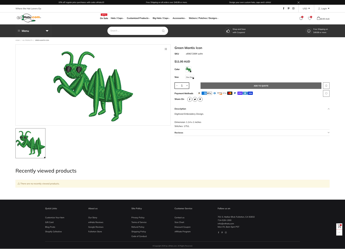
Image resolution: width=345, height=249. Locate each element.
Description (180, 108)
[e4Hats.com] (28, 18)
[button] (177, 86)
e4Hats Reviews (95, 222)
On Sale (104, 18)
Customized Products (138, 18)
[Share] (189, 99)
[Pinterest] (288, 8)
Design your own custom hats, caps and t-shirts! (244, 2)
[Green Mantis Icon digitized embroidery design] (93, 85)
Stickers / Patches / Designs (203, 18)
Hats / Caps (117, 18)
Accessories (179, 18)
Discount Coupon (183, 227)
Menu (25, 31)
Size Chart (179, 222)
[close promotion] (298, 2)
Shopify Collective (53, 231)
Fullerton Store (95, 231)
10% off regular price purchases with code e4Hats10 (75, 2)
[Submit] (163, 30)
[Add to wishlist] (326, 93)
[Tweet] (195, 99)
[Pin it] (200, 99)
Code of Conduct (139, 236)
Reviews (179, 132)
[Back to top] (339, 232)
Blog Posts (50, 227)
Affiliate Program (183, 231)
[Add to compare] (326, 85)
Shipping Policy (138, 231)
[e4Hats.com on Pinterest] (222, 232)
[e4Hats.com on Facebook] (218, 232)
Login (324, 8)
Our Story (92, 217)
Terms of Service (138, 222)
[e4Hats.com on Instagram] (225, 232)
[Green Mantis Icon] (188, 69)
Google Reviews (95, 227)
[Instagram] (293, 8)
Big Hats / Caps (160, 18)
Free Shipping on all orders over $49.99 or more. (160, 2)
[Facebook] (283, 8)
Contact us (179, 217)
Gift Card (49, 222)
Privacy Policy (137, 217)
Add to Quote (261, 86)
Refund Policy (137, 227)
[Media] (165, 49)
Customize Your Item (54, 217)
